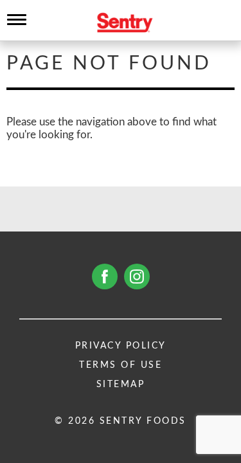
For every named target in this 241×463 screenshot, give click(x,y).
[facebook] (105, 276)
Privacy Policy (120, 345)
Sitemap (120, 384)
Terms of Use (120, 365)
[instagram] (137, 276)
